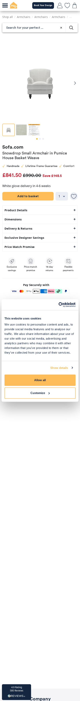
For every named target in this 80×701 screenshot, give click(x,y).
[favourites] (67, 5)
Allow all (40, 380)
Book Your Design (43, 5)
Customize (37, 393)
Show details (59, 367)
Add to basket (28, 196)
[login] (60, 5)
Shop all (7, 17)
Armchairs (23, 17)
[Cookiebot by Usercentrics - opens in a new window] (59, 304)
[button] (16, 692)
